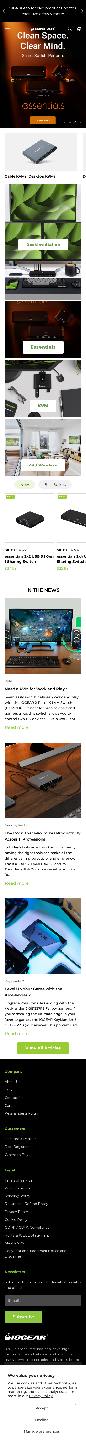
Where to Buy (16, 1155)
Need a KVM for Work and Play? (36, 689)
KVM (8, 681)
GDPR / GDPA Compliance (27, 1227)
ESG (8, 1090)
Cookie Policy (16, 1220)
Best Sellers (55, 484)
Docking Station (16, 825)
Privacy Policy (16, 1212)
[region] (43, 75)
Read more (17, 727)
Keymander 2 (14, 981)
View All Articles (43, 1048)
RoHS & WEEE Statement (27, 1235)
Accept (42, 1408)
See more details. (43, 14)
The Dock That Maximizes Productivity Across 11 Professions (42, 836)
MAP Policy (14, 1243)
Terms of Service (18, 1180)
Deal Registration (19, 1147)
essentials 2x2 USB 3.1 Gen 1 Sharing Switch (29, 559)
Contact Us (14, 1098)
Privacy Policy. (41, 1396)
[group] (43, 75)
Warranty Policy (18, 1188)
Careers (11, 1105)
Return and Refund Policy (26, 1204)
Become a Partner (20, 1139)
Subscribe (23, 1316)
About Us (12, 1082)
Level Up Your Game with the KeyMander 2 (33, 992)
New (24, 484)
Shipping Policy (17, 1196)
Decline (41, 1420)
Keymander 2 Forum (22, 1113)
